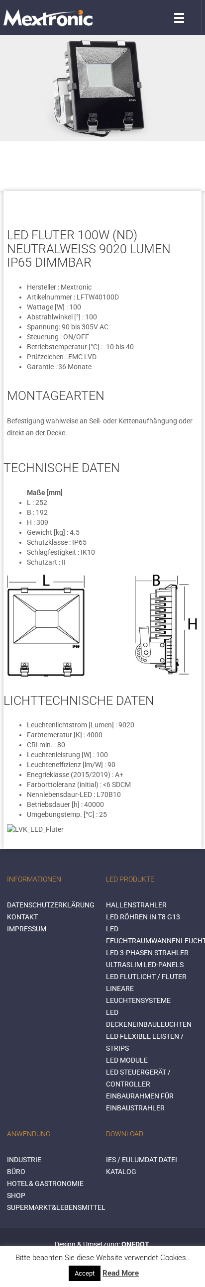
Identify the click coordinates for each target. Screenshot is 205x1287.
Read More (120, 1273)
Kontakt (22, 917)
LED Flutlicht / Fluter (146, 977)
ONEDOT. (135, 1244)
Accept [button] (85, 1273)
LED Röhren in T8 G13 (143, 917)
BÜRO (16, 1172)
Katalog (121, 1172)
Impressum (26, 929)
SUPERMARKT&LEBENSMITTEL (56, 1207)
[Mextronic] (48, 17)
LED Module (127, 1060)
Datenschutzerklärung (51, 905)
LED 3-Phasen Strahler (147, 953)
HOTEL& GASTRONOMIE (45, 1184)
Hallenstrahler (136, 905)
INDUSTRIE (24, 1160)
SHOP (16, 1195)
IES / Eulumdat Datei (141, 1160)
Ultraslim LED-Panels (145, 965)
